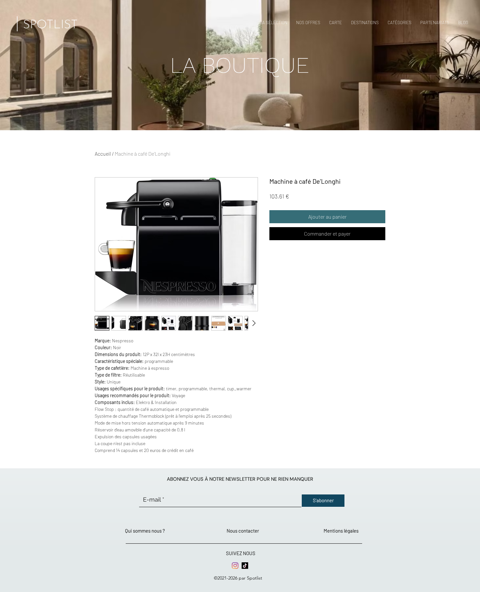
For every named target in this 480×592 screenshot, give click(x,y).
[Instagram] (235, 565)
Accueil (103, 153)
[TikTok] (245, 565)
